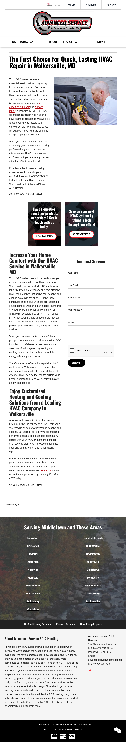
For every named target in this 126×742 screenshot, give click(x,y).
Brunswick (33, 546)
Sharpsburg (93, 593)
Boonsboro (33, 538)
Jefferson (33, 561)
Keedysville (93, 561)
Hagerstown (93, 554)
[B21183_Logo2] (63, 12)
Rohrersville (33, 593)
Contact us (45, 470)
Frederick (33, 554)
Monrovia (33, 577)
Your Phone (74, 297)
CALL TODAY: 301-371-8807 (25, 194)
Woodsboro (33, 609)
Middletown (93, 569)
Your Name (74, 273)
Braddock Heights (93, 538)
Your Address (75, 310)
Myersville (93, 577)
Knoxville (33, 569)
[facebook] (90, 671)
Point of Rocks (93, 585)
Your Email (73, 285)
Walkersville (93, 601)
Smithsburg (32, 601)
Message (72, 322)
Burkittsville (93, 546)
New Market (33, 585)
